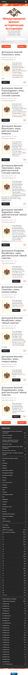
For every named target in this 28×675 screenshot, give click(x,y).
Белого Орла (19, 241)
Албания (14, 468)
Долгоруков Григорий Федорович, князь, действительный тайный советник (14, 213)
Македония (14, 499)
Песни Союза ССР (14, 482)
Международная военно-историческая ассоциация (14, 432)
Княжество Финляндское (14, 513)
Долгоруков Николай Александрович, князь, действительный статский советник (13, 92)
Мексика (14, 465)
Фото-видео (14, 525)
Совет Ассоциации (14, 437)
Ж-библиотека (14, 618)
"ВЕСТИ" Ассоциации (14, 529)
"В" (14, 539)
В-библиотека (14, 608)
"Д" (14, 59)
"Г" (14, 541)
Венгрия (14, 511)
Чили (14, 460)
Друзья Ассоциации (14, 435)
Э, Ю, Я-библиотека (14, 664)
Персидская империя (14, 472)
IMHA (14, 670)
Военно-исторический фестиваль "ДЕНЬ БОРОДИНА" (14, 447)
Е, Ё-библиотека (14, 615)
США (14, 489)
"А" (14, 534)
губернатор (15, 345)
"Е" (14, 546)
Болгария (14, 501)
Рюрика (20, 64)
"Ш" (14, 590)
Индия (14, 518)
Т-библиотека (14, 644)
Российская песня (14, 506)
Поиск (25, 38)
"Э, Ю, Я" (14, 595)
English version (14, 527)
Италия (14, 480)
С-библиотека (14, 642)
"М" (14, 561)
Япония (14, 509)
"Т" (14, 575)
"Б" (14, 537)
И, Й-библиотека (14, 623)
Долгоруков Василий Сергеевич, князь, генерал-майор (12, 289)
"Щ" (14, 592)
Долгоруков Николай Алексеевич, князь (12, 53)
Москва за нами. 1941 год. (14, 450)
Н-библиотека (14, 632)
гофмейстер (15, 74)
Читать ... (5, 82)
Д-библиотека (14, 613)
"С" (14, 573)
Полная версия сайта (9, 41)
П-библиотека (14, 637)
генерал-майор (19, 306)
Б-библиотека (14, 606)
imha (4, 57)
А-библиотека (14, 603)
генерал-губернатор (17, 277)
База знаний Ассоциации (8, 59)
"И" (14, 554)
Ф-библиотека (14, 649)
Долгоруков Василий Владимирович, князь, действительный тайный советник (14, 391)
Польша (14, 477)
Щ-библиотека (14, 661)
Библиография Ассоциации (14, 598)
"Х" (14, 583)
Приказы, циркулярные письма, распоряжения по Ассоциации (14, 441)
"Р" (14, 570)
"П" (14, 568)
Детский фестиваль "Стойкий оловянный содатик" (14, 453)
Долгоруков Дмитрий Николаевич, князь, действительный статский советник (12, 169)
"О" (14, 566)
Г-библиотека (14, 611)
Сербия (14, 504)
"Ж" (14, 549)
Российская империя (14, 494)
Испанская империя (14, 475)
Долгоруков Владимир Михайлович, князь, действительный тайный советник (14, 254)
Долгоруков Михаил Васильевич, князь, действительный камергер (12, 130)
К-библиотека (14, 625)
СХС (14, 497)
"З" (14, 551)
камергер (20, 115)
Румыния (14, 492)
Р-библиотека (14, 640)
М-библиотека (14, 630)
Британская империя (14, 470)
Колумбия (14, 463)
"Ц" (14, 585)
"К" (14, 366)
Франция (14, 484)
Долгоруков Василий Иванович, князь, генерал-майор (12, 359)
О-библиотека (14, 635)
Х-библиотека (14, 652)
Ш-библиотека (14, 659)
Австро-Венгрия (14, 521)
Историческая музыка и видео (14, 458)
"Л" (14, 558)
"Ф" (14, 580)
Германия (14, 487)
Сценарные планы (14, 444)
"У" (14, 578)
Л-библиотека (14, 627)
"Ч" (14, 587)
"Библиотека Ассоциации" (14, 601)
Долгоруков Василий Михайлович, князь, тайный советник (12, 320)
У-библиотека (14, 647)
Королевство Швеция (14, 516)
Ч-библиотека (14, 654)
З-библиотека (14, 620)
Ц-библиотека (14, 656)
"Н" (14, 563)
